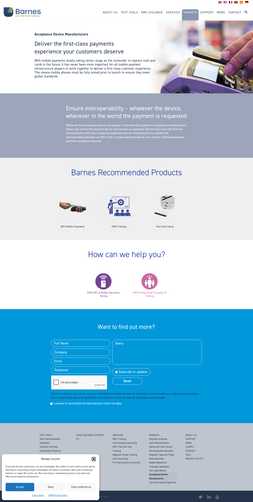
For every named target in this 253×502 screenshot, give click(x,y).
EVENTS (190, 446)
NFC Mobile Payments (73, 226)
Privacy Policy (63, 398)
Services (173, 12)
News (221, 12)
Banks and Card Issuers (161, 446)
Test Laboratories (157, 470)
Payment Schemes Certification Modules (50, 448)
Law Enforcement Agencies (162, 482)
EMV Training (119, 226)
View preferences (81, 487)
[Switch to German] (246, 2)
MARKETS (154, 435)
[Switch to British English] (220, 2)
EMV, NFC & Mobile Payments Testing (103, 294)
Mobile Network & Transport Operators (159, 464)
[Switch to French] (230, 2)
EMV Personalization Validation (50, 440)
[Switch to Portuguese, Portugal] (236, 2)
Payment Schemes (158, 439)
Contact (234, 12)
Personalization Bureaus (161, 450)
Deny (51, 487)
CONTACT (191, 450)
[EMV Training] (119, 222)
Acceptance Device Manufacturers (158, 476)
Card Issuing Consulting (125, 442)
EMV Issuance (152, 12)
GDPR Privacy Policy (58, 495)
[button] (94, 459)
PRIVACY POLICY (194, 458)
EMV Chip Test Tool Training (122, 448)
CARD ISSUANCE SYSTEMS (90, 435)
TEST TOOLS (46, 435)
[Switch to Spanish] (241, 2)
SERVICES (118, 435)
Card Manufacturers (159, 442)
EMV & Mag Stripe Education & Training (149, 294)
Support (207, 12)
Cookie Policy (38, 495)
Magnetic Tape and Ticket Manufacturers (161, 456)
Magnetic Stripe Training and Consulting (125, 456)
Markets (190, 12)
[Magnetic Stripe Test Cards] (165, 222)
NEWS (189, 442)
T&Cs (188, 454)
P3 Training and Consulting (126, 462)
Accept (20, 487)
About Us (110, 12)
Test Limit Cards (165, 226)
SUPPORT (191, 439)
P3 (77, 439)
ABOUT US (191, 435)
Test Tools (129, 12)
